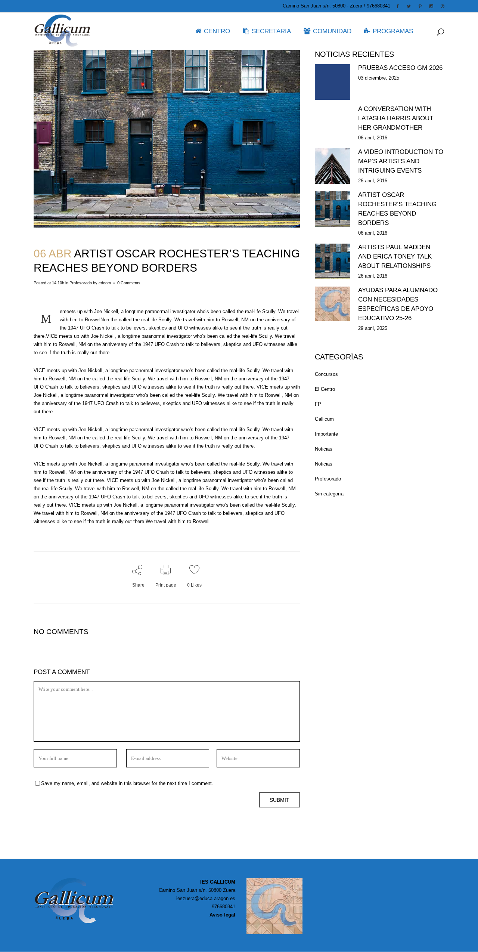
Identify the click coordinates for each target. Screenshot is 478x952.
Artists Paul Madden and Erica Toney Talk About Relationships (395, 256)
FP (318, 404)
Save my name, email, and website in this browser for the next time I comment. (127, 783)
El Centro (325, 389)
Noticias (323, 449)
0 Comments (128, 283)
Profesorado (80, 283)
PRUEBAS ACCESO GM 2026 (400, 67)
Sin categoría (329, 494)
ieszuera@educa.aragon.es (205, 898)
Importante (326, 434)
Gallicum (324, 419)
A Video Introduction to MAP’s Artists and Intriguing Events (400, 161)
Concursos (326, 374)
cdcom (105, 283)
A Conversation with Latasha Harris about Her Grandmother (395, 118)
